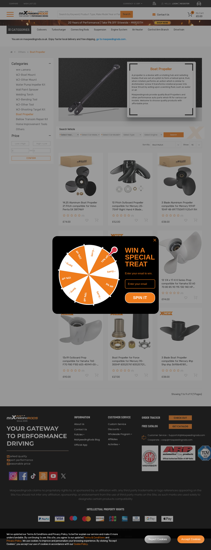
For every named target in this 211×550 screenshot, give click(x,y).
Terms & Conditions (94, 537)
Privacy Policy (14, 540)
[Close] (155, 240)
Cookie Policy (81, 544)
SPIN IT (140, 297)
